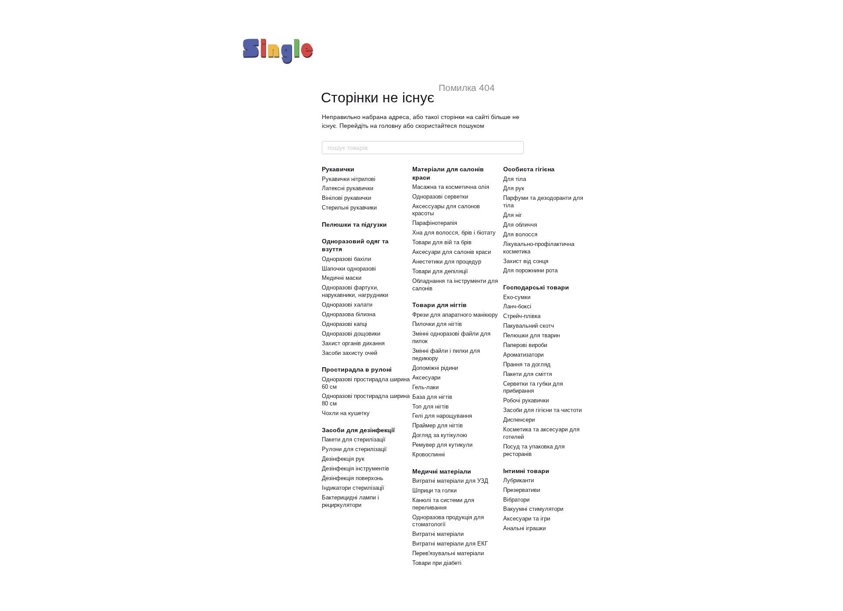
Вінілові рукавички (346, 198)
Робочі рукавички (526, 400)
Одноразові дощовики (351, 333)
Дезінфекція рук (343, 459)
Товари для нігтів (439, 304)
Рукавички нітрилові (348, 179)
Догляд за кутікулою (439, 435)
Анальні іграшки (524, 528)
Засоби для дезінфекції (358, 430)
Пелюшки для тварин (531, 335)
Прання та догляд (527, 364)
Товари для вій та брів (442, 242)
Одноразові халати (347, 304)
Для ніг (512, 215)
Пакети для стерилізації (353, 439)
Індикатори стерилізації (353, 487)
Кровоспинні (428, 454)
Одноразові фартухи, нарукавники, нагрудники (355, 291)
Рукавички (338, 169)
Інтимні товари (526, 470)
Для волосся (520, 234)
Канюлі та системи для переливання (443, 504)
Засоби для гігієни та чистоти (542, 410)
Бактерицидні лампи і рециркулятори (350, 501)
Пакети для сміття (527, 374)
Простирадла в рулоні (357, 369)
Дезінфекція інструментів (355, 468)
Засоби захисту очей (349, 353)
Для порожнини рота (530, 270)
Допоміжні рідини (435, 368)
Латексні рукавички (347, 188)
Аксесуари (426, 377)
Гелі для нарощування (442, 415)
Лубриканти (518, 480)
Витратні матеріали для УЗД (450, 480)
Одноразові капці (344, 324)
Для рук (513, 188)
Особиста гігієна (529, 169)
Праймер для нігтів (437, 425)
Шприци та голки (434, 490)
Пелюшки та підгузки (354, 224)
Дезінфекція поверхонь (352, 478)
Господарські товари (536, 287)
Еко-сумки (516, 297)
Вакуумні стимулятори (533, 509)
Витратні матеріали (438, 534)
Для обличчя (520, 224)
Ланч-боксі (517, 306)
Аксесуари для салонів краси (451, 252)
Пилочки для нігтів (437, 324)
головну (390, 125)
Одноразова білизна (348, 314)
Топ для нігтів (430, 406)
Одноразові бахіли (346, 259)
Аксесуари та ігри (526, 518)
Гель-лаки (425, 387)
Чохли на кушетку (346, 413)
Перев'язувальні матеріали (448, 553)
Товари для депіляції (440, 271)
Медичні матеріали (441, 471)
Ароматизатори (523, 354)
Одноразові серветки (440, 196)
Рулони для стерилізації (354, 449)
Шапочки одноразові (349, 268)
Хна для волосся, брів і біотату (454, 232)
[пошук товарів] (517, 147)
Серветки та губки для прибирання (533, 387)
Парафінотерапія (434, 223)
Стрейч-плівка (521, 316)
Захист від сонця (525, 261)
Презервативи (521, 490)
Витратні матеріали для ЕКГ (450, 543)
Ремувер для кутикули (442, 444)
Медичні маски (341, 278)
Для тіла (514, 179)
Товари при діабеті (436, 563)
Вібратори (516, 499)
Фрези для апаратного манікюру (455, 314)
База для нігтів (432, 397)
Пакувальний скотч (528, 325)
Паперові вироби (525, 345)
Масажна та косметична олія (450, 187)
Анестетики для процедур (446, 261)
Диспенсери (519, 419)
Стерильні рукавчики (349, 207)
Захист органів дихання (353, 343)
